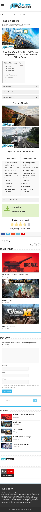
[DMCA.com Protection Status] (7, 459)
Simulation (10, 15)
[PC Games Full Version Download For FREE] (20, 5)
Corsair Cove (7, 300)
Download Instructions (11, 81)
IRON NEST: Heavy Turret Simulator (15, 274)
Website (4, 379)
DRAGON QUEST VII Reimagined (22, 437)
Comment (5, 347)
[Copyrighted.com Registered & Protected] (7, 472)
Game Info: (8, 66)
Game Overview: (9, 69)
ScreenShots (8, 73)
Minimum (10, 77)
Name (4, 366)
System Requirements (11, 75)
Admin (6, 24)
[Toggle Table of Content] (20, 64)
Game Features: (9, 71)
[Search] (35, 400)
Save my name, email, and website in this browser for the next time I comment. (20, 386)
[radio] (12, 224)
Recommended (12, 79)
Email (4, 372)
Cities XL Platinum (8, 326)
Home (3, 15)
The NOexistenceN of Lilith (21, 444)
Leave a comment (9, 25)
